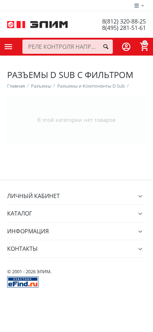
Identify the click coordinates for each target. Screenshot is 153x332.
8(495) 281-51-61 (124, 28)
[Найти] (106, 47)
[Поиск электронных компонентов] (22, 281)
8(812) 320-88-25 (124, 21)
